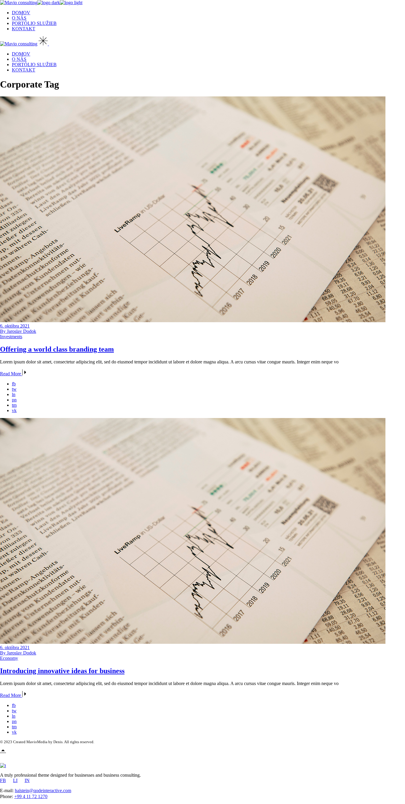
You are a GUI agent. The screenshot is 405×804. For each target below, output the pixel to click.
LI (15, 780)
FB (3, 780)
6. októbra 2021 (15, 325)
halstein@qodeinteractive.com (43, 790)
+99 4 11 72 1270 (30, 796)
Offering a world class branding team (57, 349)
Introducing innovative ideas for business (62, 671)
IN (27, 780)
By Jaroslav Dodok (18, 331)
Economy (9, 658)
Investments (11, 336)
